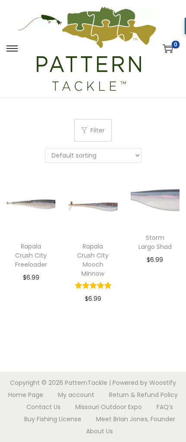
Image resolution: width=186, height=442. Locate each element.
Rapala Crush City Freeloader (31, 255)
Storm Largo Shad (155, 242)
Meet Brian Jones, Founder (135, 419)
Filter (97, 130)
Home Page (25, 394)
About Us (99, 431)
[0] (168, 48)
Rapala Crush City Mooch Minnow (93, 260)
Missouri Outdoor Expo (108, 407)
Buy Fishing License (52, 419)
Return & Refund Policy (143, 394)
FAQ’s (165, 407)
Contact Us (43, 407)
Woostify (162, 382)
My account (76, 394)
